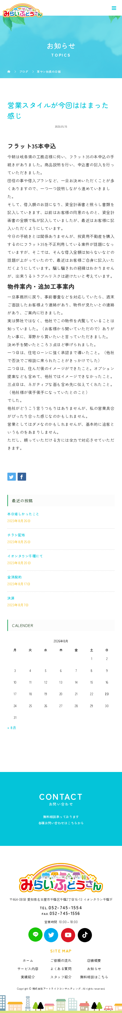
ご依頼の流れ (60, 960)
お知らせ (94, 968)
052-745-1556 (65, 913)
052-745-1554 (65, 907)
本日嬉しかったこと (23, 513)
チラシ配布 (16, 534)
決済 (10, 597)
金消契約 (14, 576)
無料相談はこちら (94, 976)
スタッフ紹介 (60, 976)
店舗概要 (94, 960)
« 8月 (11, 727)
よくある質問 (60, 968)
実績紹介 (28, 976)
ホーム (28, 960)
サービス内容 (28, 968)
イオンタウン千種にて (25, 555)
